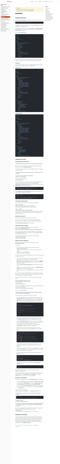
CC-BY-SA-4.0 (26, 425)
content (19, 425)
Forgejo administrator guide (4, 5)
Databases (47, 9)
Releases (40, 1)
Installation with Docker (47, 8)
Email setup (3, 9)
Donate (46, 1)
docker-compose (22, 32)
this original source (36, 425)
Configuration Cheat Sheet (5, 6)
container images (23, 20)
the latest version (31, 10)
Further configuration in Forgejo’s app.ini (49, 18)
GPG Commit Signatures (5, 14)
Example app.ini (38, 292)
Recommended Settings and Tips (5, 20)
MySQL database (47, 10)
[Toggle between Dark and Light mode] (52, 1)
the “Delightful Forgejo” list (27, 422)
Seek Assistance (3, 24)
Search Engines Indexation (5, 23)
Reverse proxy (3, 21)
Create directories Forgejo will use (49, 14)
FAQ (43, 1)
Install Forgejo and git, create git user (49, 13)
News (36, 1)
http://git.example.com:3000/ (19, 243)
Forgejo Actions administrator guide (4, 11)
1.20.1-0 (35, 25)
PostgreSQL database (48, 11)
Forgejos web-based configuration (49, 17)
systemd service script (24, 227)
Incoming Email (3, 15)
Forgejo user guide (3, 30)
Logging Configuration (4, 18)
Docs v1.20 (32, 1)
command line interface (33, 379)
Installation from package (47, 20)
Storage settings (3, 25)
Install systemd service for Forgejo (49, 16)
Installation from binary (47, 12)
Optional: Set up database (48, 15)
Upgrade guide (3, 27)
